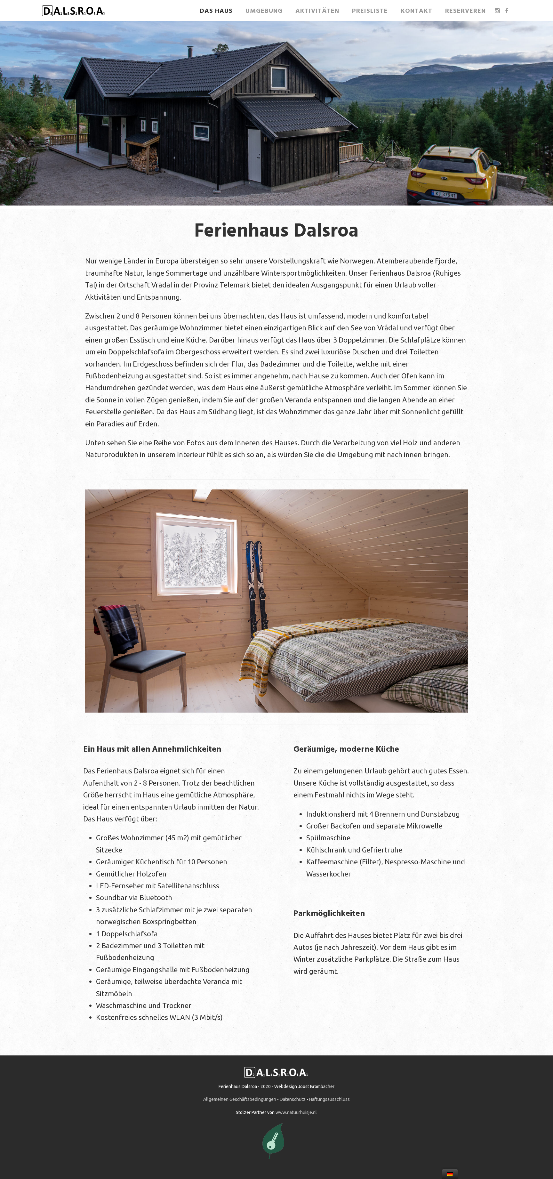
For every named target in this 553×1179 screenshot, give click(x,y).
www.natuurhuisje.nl (296, 1112)
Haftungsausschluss (329, 1099)
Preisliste (370, 11)
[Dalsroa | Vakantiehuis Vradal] (74, 17)
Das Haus (216, 11)
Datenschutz (293, 1099)
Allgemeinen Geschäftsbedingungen (239, 1099)
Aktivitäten (317, 11)
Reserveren (465, 11)
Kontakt (416, 11)
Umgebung (264, 11)
